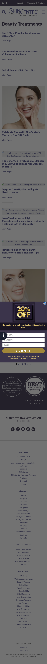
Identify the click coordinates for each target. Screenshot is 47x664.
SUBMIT (23, 350)
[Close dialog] (45, 303)
